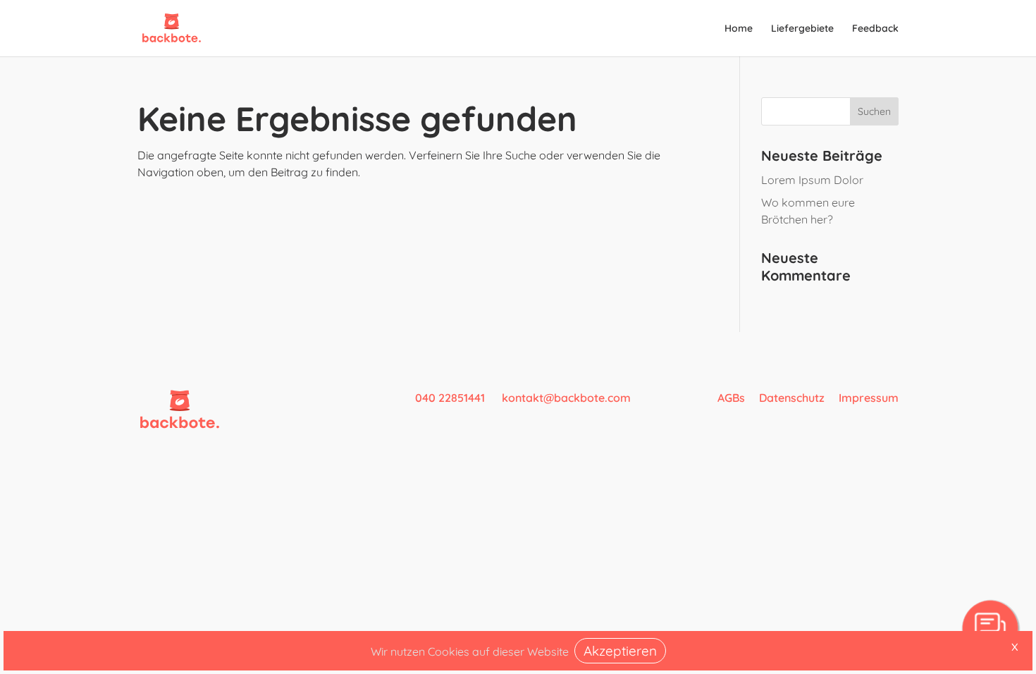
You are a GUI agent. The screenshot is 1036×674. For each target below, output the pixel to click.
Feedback (875, 29)
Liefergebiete (802, 29)
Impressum (869, 398)
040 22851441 (451, 398)
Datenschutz (792, 398)
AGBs (731, 398)
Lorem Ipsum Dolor (812, 180)
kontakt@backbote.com (566, 398)
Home (738, 29)
